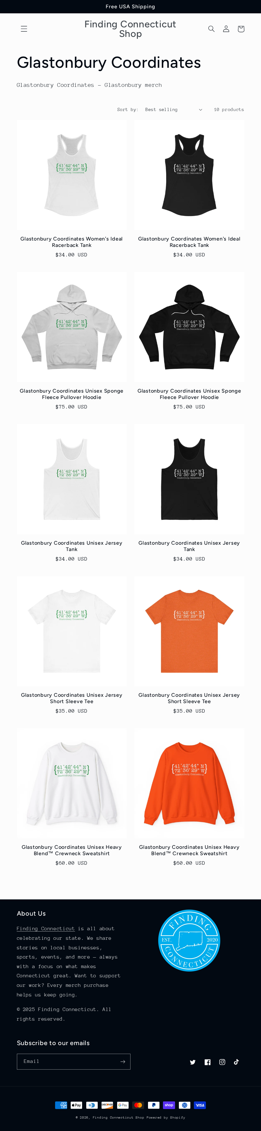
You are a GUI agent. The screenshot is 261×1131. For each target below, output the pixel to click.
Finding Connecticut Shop (119, 1118)
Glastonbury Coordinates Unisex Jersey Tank (72, 546)
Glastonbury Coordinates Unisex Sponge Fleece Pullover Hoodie (71, 394)
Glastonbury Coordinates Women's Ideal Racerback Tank (71, 242)
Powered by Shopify (166, 1118)
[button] (24, 29)
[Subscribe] (123, 1061)
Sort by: (128, 109)
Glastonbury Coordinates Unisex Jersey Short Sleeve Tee (72, 698)
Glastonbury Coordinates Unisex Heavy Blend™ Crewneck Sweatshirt (72, 850)
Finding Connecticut (46, 929)
